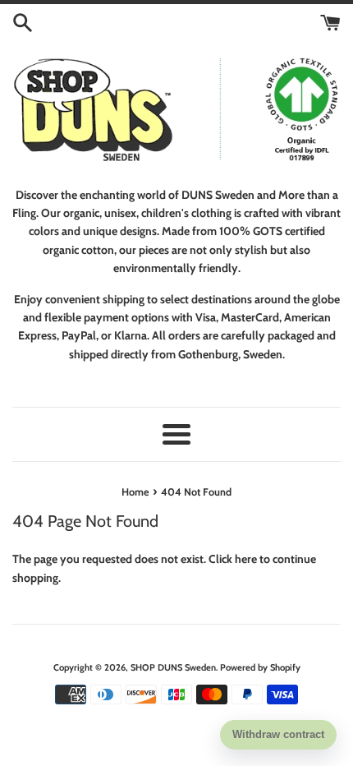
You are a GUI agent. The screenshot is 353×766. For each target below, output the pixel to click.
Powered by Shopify (260, 667)
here (246, 558)
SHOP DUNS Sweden (173, 667)
